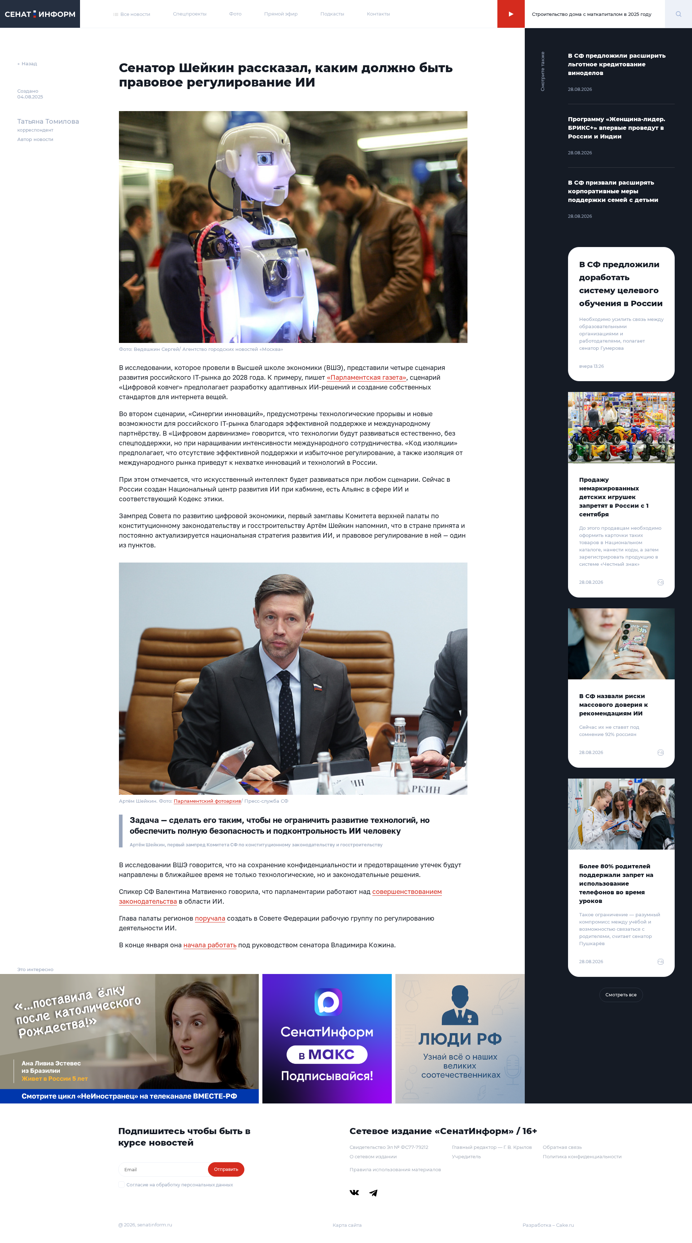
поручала (210, 918)
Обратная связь (562, 1147)
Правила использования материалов (395, 1169)
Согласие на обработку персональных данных (180, 1184)
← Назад (27, 63)
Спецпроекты (190, 14)
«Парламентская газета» (366, 377)
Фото (235, 14)
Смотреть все (621, 994)
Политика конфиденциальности (582, 1156)
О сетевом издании (373, 1156)
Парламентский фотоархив (207, 801)
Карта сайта (347, 1225)
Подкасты (332, 14)
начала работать (209, 945)
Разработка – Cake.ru (548, 1225)
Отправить (226, 1169)
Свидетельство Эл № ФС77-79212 (389, 1147)
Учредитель (466, 1156)
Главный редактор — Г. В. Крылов (492, 1147)
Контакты (378, 14)
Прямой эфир (281, 14)
